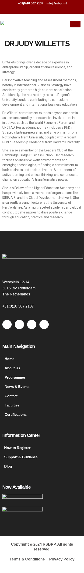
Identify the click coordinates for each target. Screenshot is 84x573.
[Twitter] (39, 9)
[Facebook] (31, 9)
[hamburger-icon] (75, 24)
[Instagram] (54, 9)
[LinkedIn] (47, 9)
